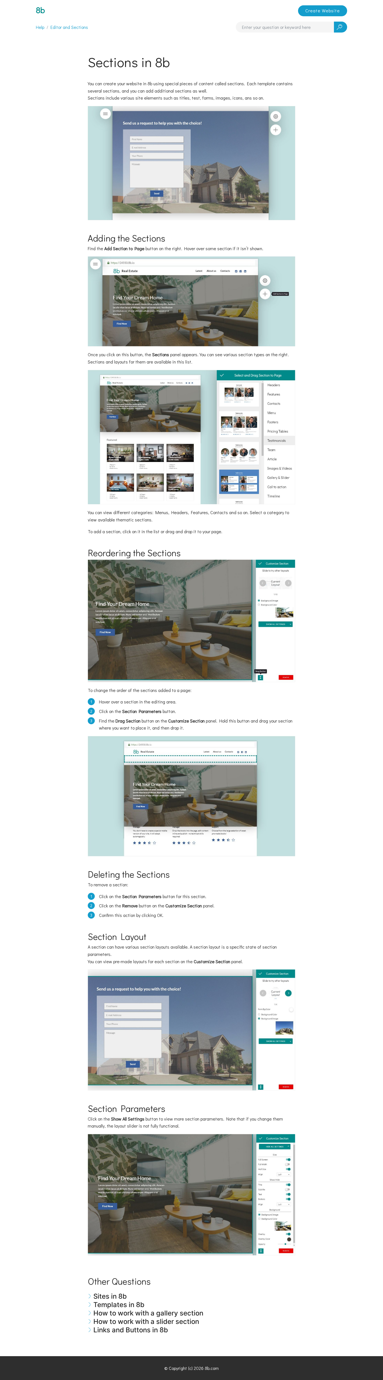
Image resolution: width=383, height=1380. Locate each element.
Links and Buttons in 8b (130, 1330)
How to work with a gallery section (148, 1313)
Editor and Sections (69, 27)
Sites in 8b (110, 1296)
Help (40, 27)
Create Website (322, 10)
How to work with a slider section (146, 1321)
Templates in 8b (118, 1305)
